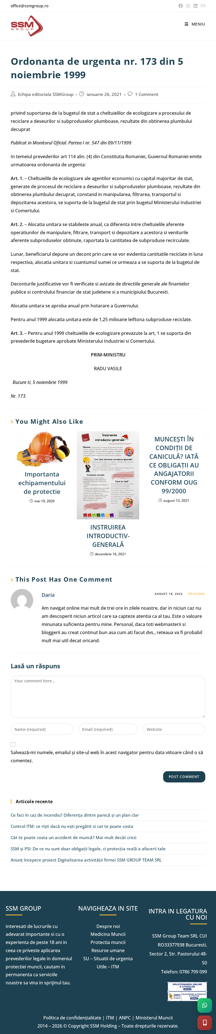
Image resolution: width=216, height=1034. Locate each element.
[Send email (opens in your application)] (202, 6)
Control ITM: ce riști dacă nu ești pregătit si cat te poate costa (72, 826)
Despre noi (108, 926)
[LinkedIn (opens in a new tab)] (195, 6)
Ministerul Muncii (154, 1018)
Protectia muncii (108, 942)
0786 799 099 (193, 972)
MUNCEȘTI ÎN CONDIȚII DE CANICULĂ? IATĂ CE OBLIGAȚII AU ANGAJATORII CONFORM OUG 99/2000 (174, 465)
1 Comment (146, 94)
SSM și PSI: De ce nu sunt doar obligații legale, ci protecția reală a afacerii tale (88, 848)
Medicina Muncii (108, 934)
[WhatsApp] (204, 1005)
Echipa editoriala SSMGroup (45, 94)
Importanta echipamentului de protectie (42, 483)
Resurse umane (108, 950)
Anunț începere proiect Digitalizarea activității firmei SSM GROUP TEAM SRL (86, 860)
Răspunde (196, 594)
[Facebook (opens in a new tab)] (180, 6)
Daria (48, 594)
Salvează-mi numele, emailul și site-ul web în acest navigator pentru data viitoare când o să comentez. (107, 756)
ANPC (125, 1018)
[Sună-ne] (204, 1022)
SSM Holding (103, 1026)
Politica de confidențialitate (72, 1018)
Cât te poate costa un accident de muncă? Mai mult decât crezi (73, 837)
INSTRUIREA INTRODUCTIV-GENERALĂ (108, 536)
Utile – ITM (108, 967)
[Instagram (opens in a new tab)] (188, 6)
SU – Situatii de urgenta (108, 958)
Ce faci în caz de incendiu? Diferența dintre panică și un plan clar (75, 815)
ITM (110, 1018)
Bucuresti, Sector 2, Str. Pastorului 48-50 (178, 954)
